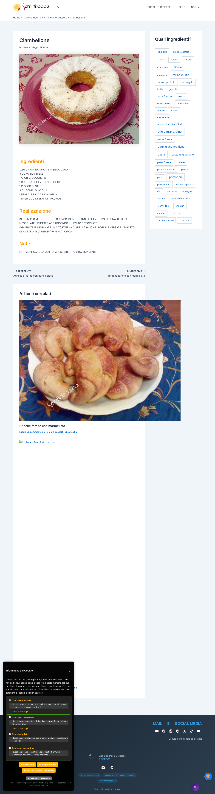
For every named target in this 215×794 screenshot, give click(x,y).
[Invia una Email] (156, 731)
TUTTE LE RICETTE (159, 7)
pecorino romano (166, 169)
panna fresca (164, 139)
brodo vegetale (181, 52)
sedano (161, 198)
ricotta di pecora (185, 184)
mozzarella (163, 117)
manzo (174, 110)
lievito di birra (164, 103)
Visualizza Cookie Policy (39, 778)
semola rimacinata (180, 198)
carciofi (174, 59)
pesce (184, 169)
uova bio (163, 205)
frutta (160, 89)
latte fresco (165, 96)
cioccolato (162, 67)
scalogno (187, 191)
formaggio (187, 82)
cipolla (178, 67)
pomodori (175, 177)
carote (188, 59)
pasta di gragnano (183, 154)
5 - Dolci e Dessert (53, 432)
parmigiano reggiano (171, 146)
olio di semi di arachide (170, 124)
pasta (161, 154)
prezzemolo (163, 184)
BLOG (182, 7)
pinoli (160, 177)
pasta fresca (164, 162)
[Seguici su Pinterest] (177, 731)
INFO (193, 7)
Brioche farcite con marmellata (42, 426)
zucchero (176, 213)
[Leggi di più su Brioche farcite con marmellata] (100, 360)
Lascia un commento (30, 432)
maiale (161, 110)
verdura (161, 213)
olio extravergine (170, 131)
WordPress (109, 789)
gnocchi (173, 89)
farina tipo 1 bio (166, 82)
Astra (118, 789)
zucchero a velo (165, 220)
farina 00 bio (181, 74)
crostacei (162, 75)
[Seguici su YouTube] (198, 731)
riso (159, 191)
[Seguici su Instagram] (170, 731)
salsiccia (172, 191)
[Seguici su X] (184, 731)
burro (161, 59)
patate (181, 162)
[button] (58, 7)
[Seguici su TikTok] (191, 731)
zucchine (184, 220)
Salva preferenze (47, 764)
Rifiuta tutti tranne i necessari (39, 770)
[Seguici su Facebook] (163, 731)
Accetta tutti (27, 764)
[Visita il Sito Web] (111, 767)
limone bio (183, 103)
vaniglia (180, 206)
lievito (181, 96)
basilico (162, 51)
